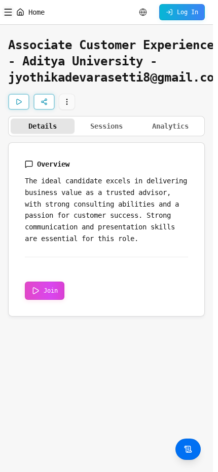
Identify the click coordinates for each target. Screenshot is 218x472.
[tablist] (106, 126)
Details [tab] (42, 126)
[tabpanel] (106, 229)
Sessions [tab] (106, 126)
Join (51, 290)
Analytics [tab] (170, 126)
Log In (187, 12)
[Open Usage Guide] (188, 449)
